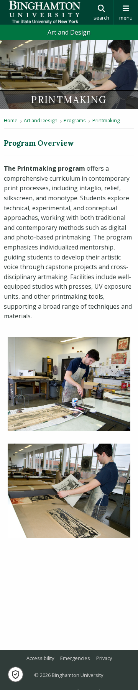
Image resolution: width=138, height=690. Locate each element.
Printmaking (106, 120)
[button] (15, 674)
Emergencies (75, 658)
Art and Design (69, 32)
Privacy (104, 658)
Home (11, 120)
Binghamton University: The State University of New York (44, 12)
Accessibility (40, 658)
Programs (75, 120)
